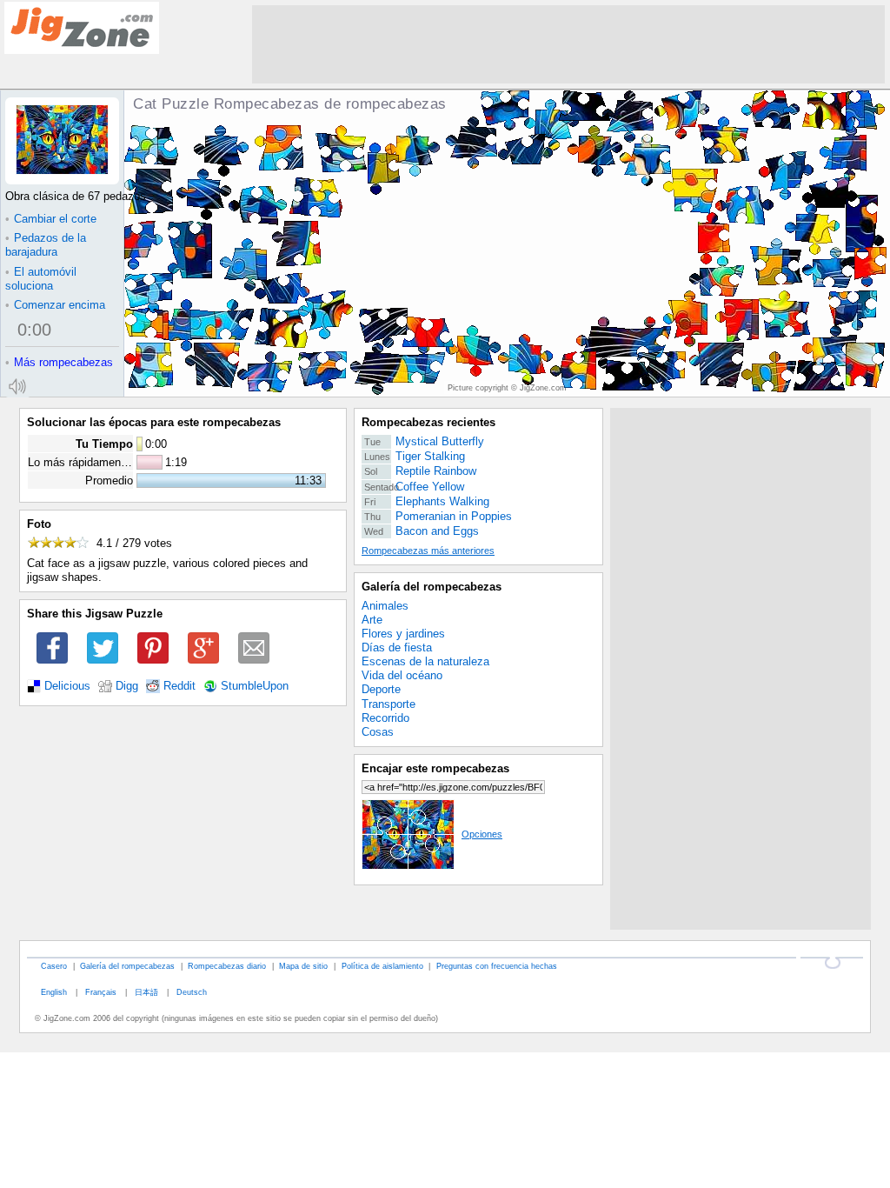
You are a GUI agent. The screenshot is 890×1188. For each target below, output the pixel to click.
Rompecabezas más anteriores (428, 550)
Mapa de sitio (303, 966)
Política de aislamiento (382, 966)
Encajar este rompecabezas (435, 768)
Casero (54, 966)
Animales (385, 605)
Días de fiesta (397, 647)
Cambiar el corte (50, 218)
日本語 (146, 992)
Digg (127, 686)
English (54, 992)
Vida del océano (402, 675)
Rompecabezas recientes (428, 422)
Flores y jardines (403, 633)
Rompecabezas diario (227, 966)
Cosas (378, 731)
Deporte (381, 689)
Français (100, 992)
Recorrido (385, 717)
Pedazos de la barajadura (45, 244)
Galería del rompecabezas (431, 586)
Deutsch (191, 992)
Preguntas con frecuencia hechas (496, 966)
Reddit (179, 686)
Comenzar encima (55, 304)
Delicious (67, 686)
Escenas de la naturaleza (425, 661)
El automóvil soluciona (40, 278)
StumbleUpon (255, 686)
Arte (372, 619)
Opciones (482, 834)
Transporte (388, 704)
